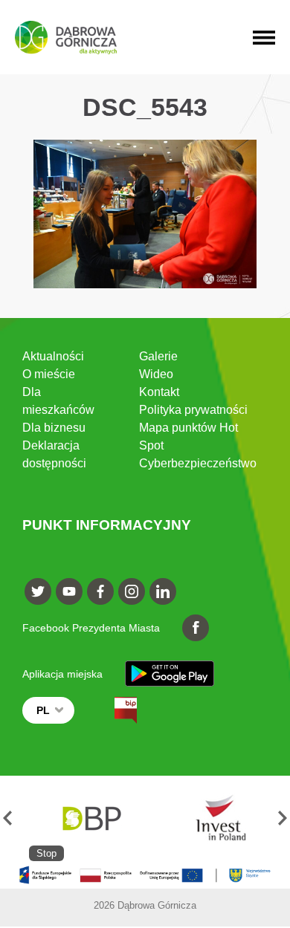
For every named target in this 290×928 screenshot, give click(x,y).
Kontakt (159, 392)
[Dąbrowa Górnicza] (66, 37)
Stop (46, 853)
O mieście (48, 374)
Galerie (158, 356)
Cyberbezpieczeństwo (198, 463)
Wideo (156, 374)
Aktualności (53, 356)
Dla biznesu (54, 427)
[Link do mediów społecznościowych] (38, 591)
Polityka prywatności (193, 409)
